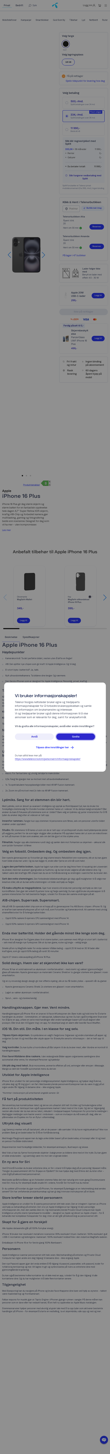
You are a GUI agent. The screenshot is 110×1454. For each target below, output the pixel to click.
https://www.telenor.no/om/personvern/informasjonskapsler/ (47, 759)
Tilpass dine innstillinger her (52, 747)
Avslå (34, 736)
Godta (75, 736)
